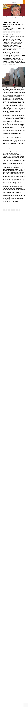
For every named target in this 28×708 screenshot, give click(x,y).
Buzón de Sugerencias (24, 1)
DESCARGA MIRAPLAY (24, 0)
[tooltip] (4, 32)
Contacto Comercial (23, 3)
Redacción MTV (6, 34)
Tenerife (5, 20)
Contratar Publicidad (23, 2)
